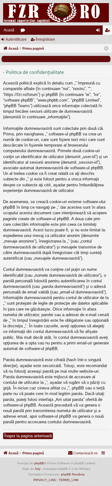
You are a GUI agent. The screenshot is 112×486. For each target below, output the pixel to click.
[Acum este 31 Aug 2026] (106, 48)
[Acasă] (56, 12)
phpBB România (73, 474)
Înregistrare (45, 39)
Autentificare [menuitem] (99, 31)
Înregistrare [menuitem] (108, 31)
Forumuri (24, 31)
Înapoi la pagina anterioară (28, 436)
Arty (37, 468)
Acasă (9, 30)
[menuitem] (83, 453)
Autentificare (16, 39)
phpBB (39, 463)
